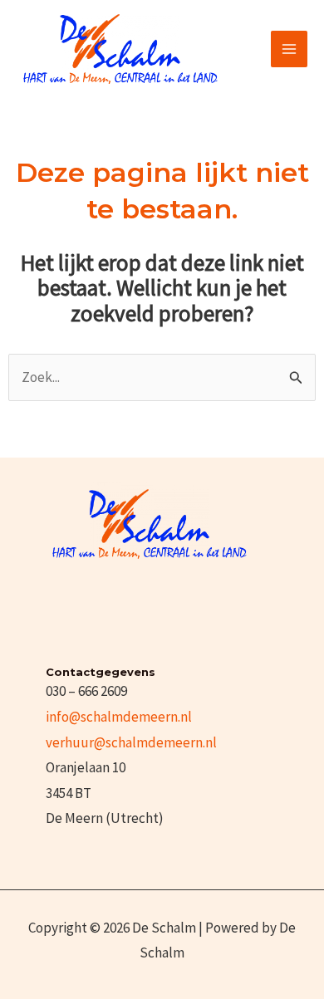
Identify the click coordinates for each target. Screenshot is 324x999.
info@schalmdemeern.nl (119, 717)
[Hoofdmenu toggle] (289, 49)
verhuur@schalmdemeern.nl (131, 742)
